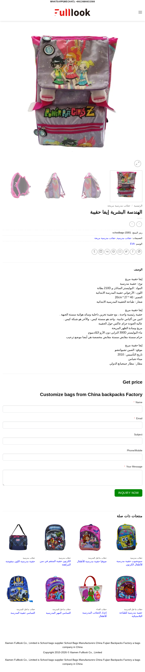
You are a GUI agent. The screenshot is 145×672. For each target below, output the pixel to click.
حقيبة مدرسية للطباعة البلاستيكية (130, 614)
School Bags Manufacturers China (83, 643)
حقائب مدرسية (124, 238)
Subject (138, 434)
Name (139, 402)
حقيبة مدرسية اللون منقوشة (20, 561)
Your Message (134, 466)
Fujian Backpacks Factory (117, 643)
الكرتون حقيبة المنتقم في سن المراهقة (55, 563)
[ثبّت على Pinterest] (114, 252)
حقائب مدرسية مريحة (119, 205)
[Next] (7, 98)
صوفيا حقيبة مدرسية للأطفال (92, 561)
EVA (132, 243)
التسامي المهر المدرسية (58, 612)
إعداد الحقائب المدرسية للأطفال (94, 614)
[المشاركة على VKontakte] (107, 252)
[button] (140, 12)
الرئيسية (138, 205)
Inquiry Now (128, 492)
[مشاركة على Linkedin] (101, 252)
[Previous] (135, 98)
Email (139, 418)
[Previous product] (132, 224)
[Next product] (139, 224)
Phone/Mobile (134, 450)
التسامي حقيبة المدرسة (23, 612)
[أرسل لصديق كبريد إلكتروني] (120, 252)
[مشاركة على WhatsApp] (139, 252)
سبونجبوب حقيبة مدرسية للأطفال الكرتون (129, 563)
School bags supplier (51, 643)
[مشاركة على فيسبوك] (133, 252)
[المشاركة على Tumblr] (94, 252)
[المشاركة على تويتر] (126, 252)
